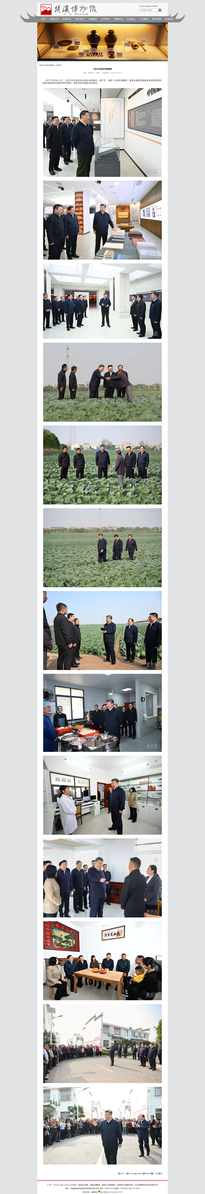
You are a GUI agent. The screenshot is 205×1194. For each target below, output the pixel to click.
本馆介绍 (54, 19)
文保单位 (131, 19)
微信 (161, 1173)
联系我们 (155, 6)
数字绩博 (156, 19)
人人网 (155, 1173)
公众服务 (144, 19)
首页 (43, 19)
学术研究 (105, 19)
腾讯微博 (147, 1173)
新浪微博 (139, 1173)
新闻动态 (67, 19)
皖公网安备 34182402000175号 (111, 1192)
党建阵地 (118, 19)
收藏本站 (149, 6)
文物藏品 (92, 19)
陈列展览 (80, 19)
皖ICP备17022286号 (133, 1188)
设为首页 (142, 6)
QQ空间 (130, 1173)
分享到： (123, 1173)
